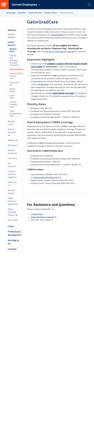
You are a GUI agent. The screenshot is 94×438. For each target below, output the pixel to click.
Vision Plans (12, 96)
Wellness (12, 140)
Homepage (11, 12)
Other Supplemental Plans (13, 113)
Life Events (12, 158)
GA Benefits (43, 84)
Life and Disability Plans (13, 104)
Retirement (12, 145)
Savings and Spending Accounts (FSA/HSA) (12, 60)
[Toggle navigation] (89, 4)
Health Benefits (35, 12)
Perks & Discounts (12, 131)
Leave (11, 226)
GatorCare (12, 82)
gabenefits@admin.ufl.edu (42, 217)
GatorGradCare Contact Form (12, 76)
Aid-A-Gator (13, 220)
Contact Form (37, 214)
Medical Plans (51, 12)
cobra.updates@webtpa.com (46, 177)
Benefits (22, 12)
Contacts (12, 249)
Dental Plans (12, 90)
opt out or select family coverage (59, 51)
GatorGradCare (12, 69)
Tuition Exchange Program (12, 212)
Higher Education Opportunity (13, 201)
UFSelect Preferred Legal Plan (12, 174)
